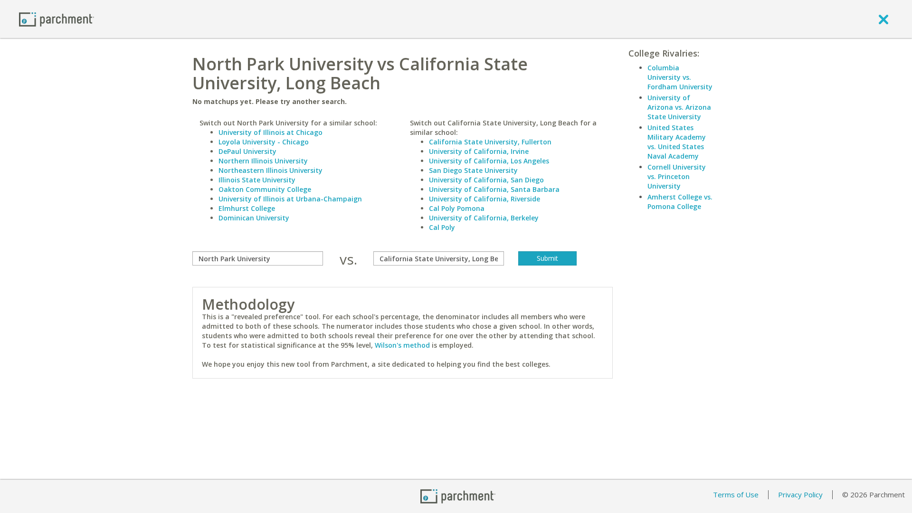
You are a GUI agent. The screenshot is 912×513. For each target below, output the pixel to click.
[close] (883, 19)
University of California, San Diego (486, 179)
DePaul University (247, 151)
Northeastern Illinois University (270, 170)
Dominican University (253, 217)
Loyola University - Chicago (263, 141)
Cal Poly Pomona (456, 208)
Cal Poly (442, 227)
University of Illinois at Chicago (270, 132)
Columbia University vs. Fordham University (679, 77)
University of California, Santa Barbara (494, 189)
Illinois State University (256, 179)
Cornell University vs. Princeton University (676, 176)
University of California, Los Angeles (489, 160)
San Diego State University (473, 170)
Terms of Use (736, 494)
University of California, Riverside (484, 198)
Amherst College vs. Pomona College (679, 201)
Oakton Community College (264, 189)
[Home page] (56, 18)
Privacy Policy (800, 494)
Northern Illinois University (263, 160)
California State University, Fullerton (490, 141)
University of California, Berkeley (484, 217)
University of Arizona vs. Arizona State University (679, 107)
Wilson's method (402, 345)
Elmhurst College (246, 208)
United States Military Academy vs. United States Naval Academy (676, 142)
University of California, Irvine (479, 151)
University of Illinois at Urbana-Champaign (290, 198)
